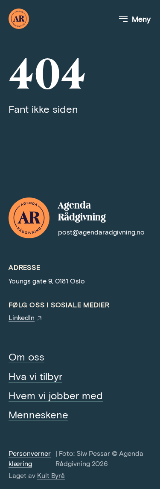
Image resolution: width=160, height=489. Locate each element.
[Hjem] (19, 19)
